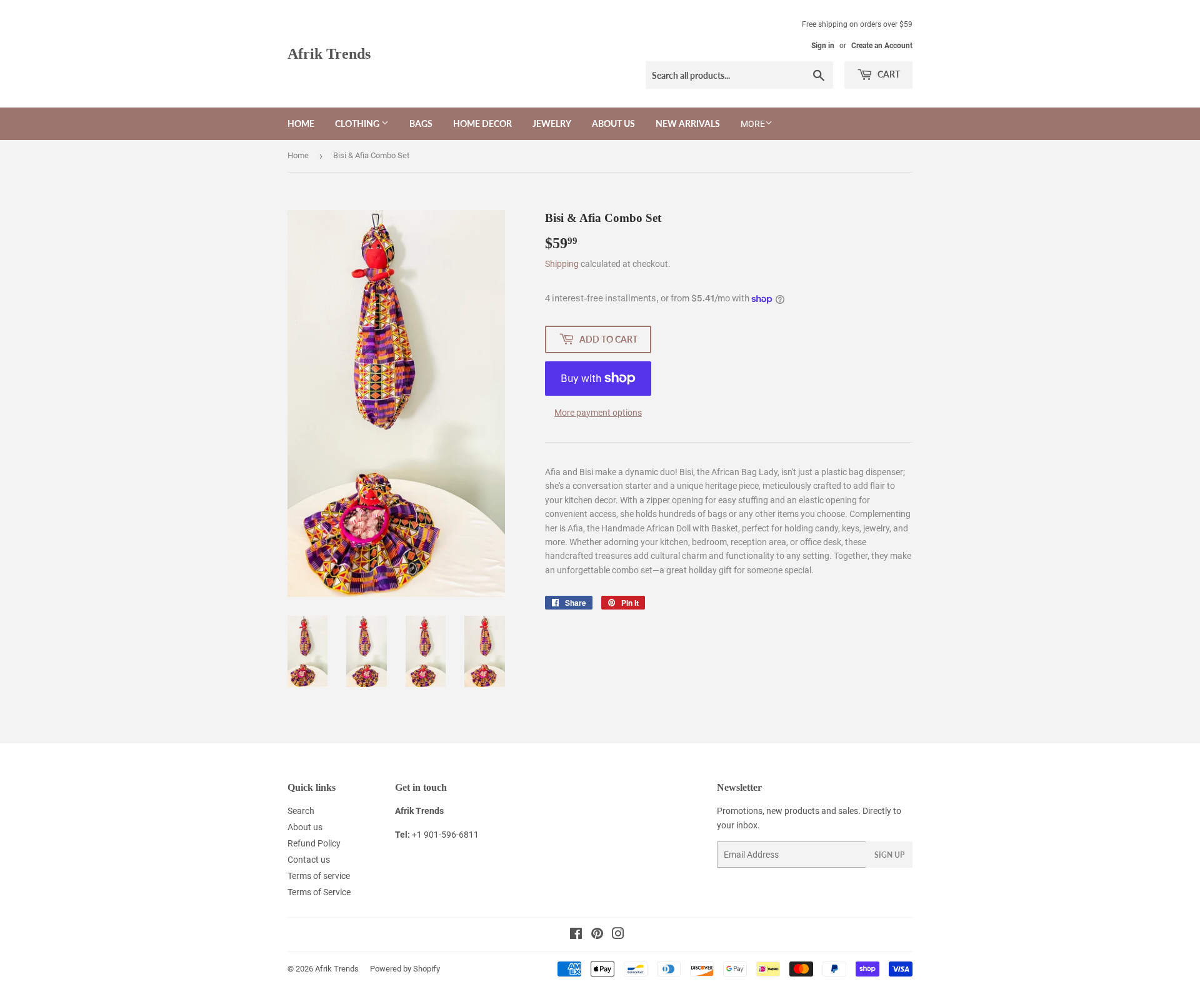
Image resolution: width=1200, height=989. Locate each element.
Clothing (358, 123)
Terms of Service (319, 892)
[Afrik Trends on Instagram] (618, 935)
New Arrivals (688, 123)
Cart (888, 74)
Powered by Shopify (405, 968)
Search (301, 811)
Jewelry (551, 123)
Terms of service (319, 876)
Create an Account (881, 45)
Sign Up (889, 855)
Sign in (822, 45)
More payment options (598, 413)
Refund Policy (314, 843)
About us (613, 123)
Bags (420, 123)
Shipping (562, 264)
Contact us (309, 860)
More (753, 124)
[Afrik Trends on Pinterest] (597, 935)
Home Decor (482, 123)
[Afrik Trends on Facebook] (575, 935)
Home (301, 123)
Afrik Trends (329, 53)
